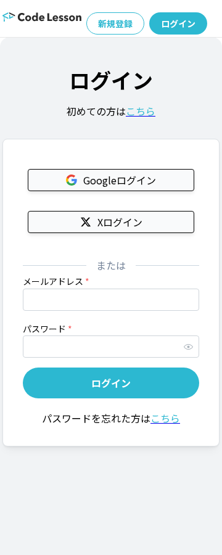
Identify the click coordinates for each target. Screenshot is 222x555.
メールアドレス (56, 281)
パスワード (47, 329)
